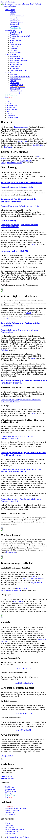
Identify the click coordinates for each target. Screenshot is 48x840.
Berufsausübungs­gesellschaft (20, 36)
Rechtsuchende (10, 54)
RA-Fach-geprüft (16, 91)
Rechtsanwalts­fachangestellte (20, 77)
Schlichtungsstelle (16, 64)
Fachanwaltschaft (16, 44)
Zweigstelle (10, 115)
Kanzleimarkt (14, 26)
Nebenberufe (11, 107)
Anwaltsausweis (12, 117)
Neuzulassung (11, 552)
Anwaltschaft (10, 30)
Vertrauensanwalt (16, 40)
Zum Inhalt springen (8, 2)
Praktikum (13, 75)
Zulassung (13, 48)
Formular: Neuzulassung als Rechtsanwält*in (17, 187)
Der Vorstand (14, 18)
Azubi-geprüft (15, 89)
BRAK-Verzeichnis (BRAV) (15, 808)
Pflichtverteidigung (16, 58)
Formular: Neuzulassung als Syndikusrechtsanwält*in (20, 206)
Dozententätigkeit (16, 93)
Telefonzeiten (8, 147)
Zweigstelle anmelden (24, 713)
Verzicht (9, 113)
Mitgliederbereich (16, 32)
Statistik (12, 14)
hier (34, 576)
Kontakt (8, 823)
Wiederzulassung (12, 109)
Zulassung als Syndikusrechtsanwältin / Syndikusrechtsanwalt (19, 200)
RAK (8, 97)
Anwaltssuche (15, 56)
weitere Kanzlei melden (24, 730)
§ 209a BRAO (18, 601)
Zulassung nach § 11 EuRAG (14, 251)
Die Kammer (10, 10)
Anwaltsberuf (14, 34)
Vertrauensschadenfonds (18, 71)
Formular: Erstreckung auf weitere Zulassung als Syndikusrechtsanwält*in (18, 437)
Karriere (8, 73)
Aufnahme (13, 50)
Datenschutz (9, 827)
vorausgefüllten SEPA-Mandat (11, 163)
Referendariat (14, 83)
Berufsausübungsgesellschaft (33, 578)
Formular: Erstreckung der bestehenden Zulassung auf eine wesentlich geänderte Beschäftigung (21, 470)
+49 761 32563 (6, 776)
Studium (13, 81)
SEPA (8, 103)
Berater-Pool (14, 62)
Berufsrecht (14, 38)
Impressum (9, 825)
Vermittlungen (15, 66)
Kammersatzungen (16, 22)
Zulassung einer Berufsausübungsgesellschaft (14, 589)
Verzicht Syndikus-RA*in (24, 683)
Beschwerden (14, 68)
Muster (33, 244)
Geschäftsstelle (15, 20)
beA (11, 42)
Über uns (13, 12)
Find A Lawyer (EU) (12, 810)
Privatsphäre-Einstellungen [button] (14, 829)
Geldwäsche (14, 46)
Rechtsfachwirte (15, 79)
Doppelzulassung (8, 220)
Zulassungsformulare (21, 127)
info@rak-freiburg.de (8, 778)
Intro (8, 101)
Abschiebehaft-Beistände (18, 60)
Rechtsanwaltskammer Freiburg (18, 837)
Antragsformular (7, 756)
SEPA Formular (15, 52)
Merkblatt (4, 319)
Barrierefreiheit (10, 833)
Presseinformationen (17, 16)
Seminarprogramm (16, 85)
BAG (8, 111)
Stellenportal (14, 24)
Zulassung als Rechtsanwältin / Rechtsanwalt (21, 182)
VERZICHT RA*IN (24, 668)
